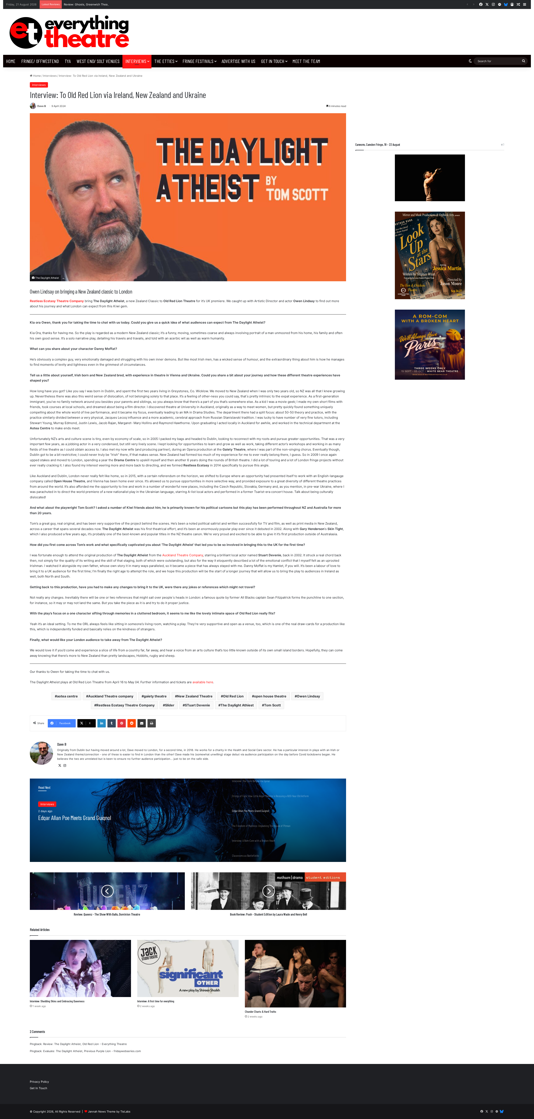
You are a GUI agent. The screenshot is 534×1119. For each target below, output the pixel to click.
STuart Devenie (197, 705)
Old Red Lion (233, 696)
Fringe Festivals (198, 61)
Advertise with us (239, 61)
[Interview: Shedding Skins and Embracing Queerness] (80, 968)
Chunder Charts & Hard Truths (260, 1011)
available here (203, 682)
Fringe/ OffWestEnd (40, 61)
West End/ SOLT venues (98, 61)
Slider (169, 705)
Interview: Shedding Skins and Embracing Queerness (57, 1001)
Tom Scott (272, 705)
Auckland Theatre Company (182, 555)
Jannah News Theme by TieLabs (109, 1111)
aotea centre (67, 696)
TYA (68, 61)
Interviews (135, 61)
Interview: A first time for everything (155, 1001)
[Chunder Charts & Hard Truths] (295, 973)
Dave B (41, 106)
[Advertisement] (429, 103)
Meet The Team (306, 61)
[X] (59, 765)
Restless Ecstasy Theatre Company (57, 301)
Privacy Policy (39, 1081)
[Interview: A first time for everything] (187, 968)
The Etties (164, 61)
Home (10, 61)
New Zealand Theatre (195, 696)
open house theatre (270, 696)
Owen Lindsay (308, 696)
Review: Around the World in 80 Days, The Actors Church (101, 4)
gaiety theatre (155, 696)
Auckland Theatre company (110, 696)
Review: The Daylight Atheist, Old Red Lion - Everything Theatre (85, 1044)
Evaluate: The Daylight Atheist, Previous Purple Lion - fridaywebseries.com (92, 1051)
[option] (188, 820)
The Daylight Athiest (237, 705)
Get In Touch (272, 61)
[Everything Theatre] (71, 32)
